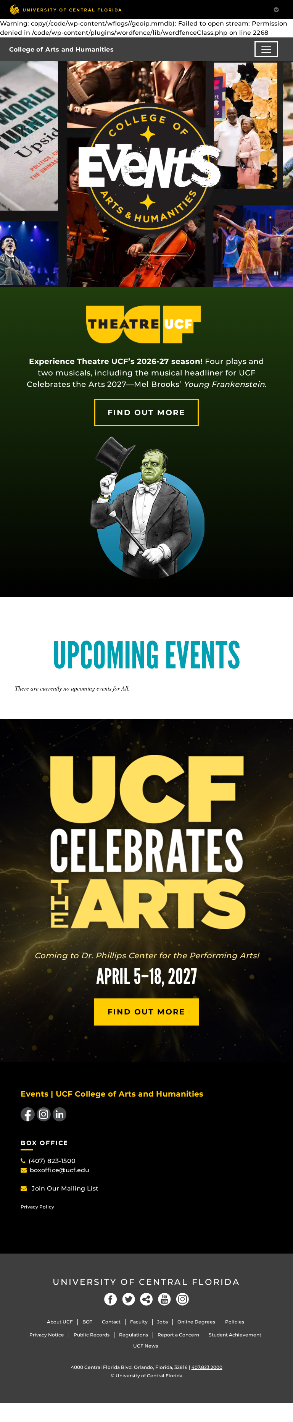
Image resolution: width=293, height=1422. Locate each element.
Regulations (133, 1335)
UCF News (145, 1346)
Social (146, 1299)
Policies (234, 1322)
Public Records (91, 1335)
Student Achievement (235, 1335)
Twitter (128, 1299)
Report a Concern (178, 1335)
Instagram (182, 1299)
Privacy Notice (46, 1335)
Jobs (162, 1322)
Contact (111, 1322)
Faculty (139, 1322)
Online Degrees (196, 1322)
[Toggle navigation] (266, 49)
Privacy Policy (37, 1207)
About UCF (60, 1322)
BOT (87, 1322)
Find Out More (146, 412)
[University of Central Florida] (65, 9)
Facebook (110, 1299)
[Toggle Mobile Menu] (276, 9)
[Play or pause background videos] (276, 273)
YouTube (164, 1299)
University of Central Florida (146, 1282)
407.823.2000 (207, 1367)
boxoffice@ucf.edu (59, 1170)
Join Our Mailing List (64, 1188)
